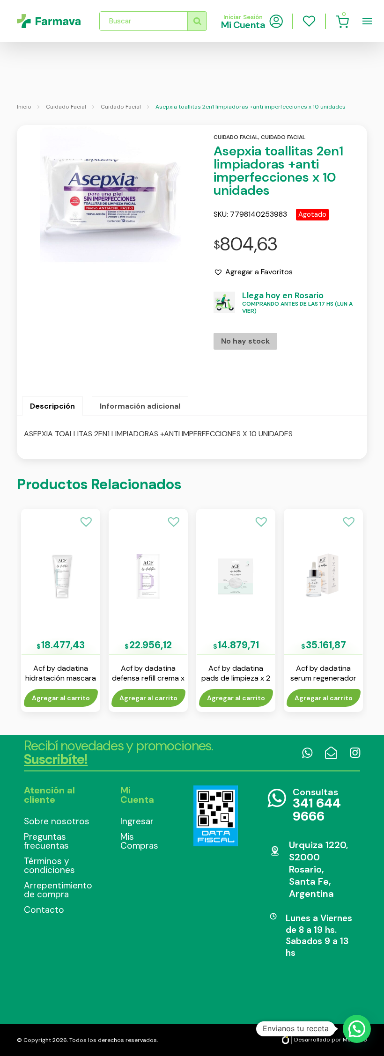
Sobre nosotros (56, 821)
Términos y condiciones (49, 865)
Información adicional (140, 406)
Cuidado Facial (66, 106)
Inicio (24, 106)
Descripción (52, 406)
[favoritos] (309, 21)
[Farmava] (49, 21)
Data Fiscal (215, 815)
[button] (253, 272)
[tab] (52, 406)
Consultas (317, 805)
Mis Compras (139, 841)
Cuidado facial (236, 137)
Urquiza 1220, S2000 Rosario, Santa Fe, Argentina (318, 869)
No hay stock (245, 341)
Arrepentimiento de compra (58, 890)
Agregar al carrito (61, 698)
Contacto (44, 910)
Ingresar (137, 821)
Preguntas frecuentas (46, 841)
